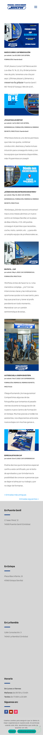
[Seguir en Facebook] (6, 712)
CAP (22, 55)
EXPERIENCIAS (9, 127)
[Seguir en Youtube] (11, 712)
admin (9, 55)
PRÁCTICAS (15, 131)
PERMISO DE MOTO (28, 382)
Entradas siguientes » (29, 499)
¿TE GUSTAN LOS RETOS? (13, 120)
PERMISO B (28, 127)
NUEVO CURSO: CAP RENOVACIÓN (17, 52)
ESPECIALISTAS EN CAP (13, 455)
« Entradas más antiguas (15, 494)
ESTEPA (27, 55)
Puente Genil (17, 59)
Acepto (12, 731)
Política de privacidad (27, 731)
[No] (40, 726)
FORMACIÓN (8, 59)
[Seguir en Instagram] (16, 712)
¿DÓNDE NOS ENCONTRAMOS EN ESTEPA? (20, 192)
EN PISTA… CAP (10, 269)
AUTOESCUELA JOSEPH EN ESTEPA (17, 375)
